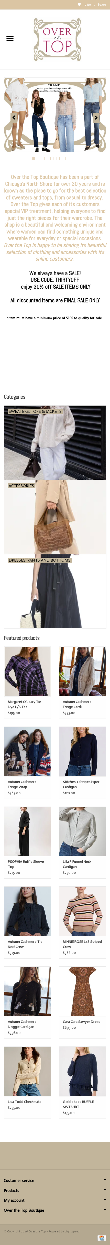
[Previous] (13, 118)
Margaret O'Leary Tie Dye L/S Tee (24, 704)
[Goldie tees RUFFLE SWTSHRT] (82, 1071)
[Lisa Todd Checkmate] (27, 1071)
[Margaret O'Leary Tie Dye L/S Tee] (27, 671)
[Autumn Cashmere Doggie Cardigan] (27, 991)
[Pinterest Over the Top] (55, 1157)
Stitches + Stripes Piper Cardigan (81, 784)
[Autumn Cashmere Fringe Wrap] (27, 751)
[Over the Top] (65, 39)
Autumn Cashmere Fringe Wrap (22, 784)
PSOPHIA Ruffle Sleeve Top (26, 864)
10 (82, 158)
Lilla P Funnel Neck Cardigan (77, 864)
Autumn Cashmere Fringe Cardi (77, 704)
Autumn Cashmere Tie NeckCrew (25, 944)
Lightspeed (72, 1231)
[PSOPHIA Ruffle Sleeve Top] (27, 831)
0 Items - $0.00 (95, 4)
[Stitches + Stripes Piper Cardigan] (82, 751)
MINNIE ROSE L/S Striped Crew (82, 944)
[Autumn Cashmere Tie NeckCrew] (27, 911)
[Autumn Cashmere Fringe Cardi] (82, 671)
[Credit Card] (101, 1238)
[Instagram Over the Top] (64, 1157)
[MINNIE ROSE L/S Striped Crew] (82, 911)
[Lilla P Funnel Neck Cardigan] (82, 831)
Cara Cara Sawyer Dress (81, 1021)
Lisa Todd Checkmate (24, 1102)
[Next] (96, 118)
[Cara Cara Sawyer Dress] (82, 991)
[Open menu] (10, 38)
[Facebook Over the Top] (46, 1157)
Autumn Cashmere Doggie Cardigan (22, 1024)
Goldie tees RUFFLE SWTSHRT (78, 1104)
